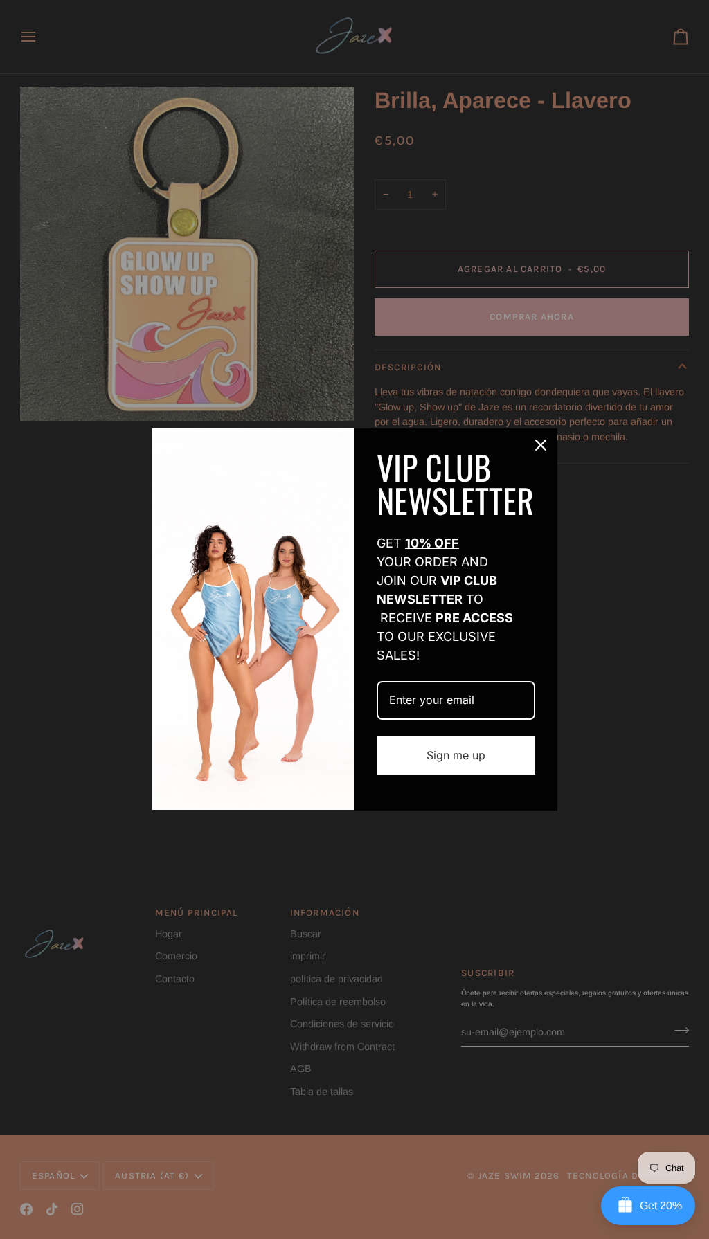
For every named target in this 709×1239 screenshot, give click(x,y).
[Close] (540, 445)
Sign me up (456, 755)
